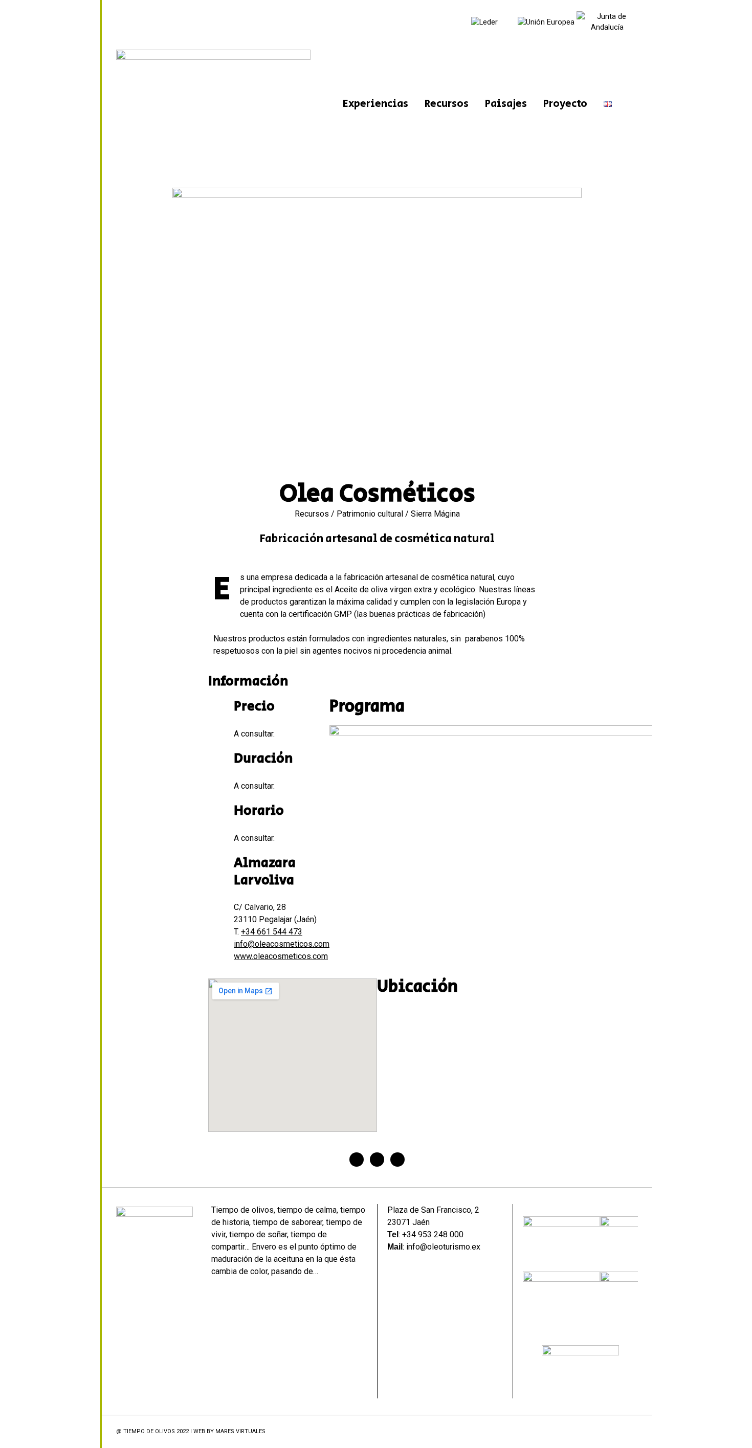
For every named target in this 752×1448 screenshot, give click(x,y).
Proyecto (565, 104)
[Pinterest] (397, 1159)
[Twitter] (377, 1159)
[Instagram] (619, 1431)
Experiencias (375, 104)
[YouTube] (632, 1431)
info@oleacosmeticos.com (281, 944)
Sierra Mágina (435, 514)
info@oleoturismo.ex (443, 1247)
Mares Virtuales (240, 1431)
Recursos (447, 104)
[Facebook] (356, 1159)
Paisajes (506, 104)
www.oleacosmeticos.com (281, 956)
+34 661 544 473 (271, 932)
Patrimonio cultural (370, 514)
